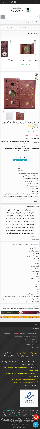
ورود (3, 2)
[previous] (35, 54)
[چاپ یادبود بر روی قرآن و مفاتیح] (30, 312)
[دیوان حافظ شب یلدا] (10, 312)
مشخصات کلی (34, 244)
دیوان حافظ (28, 131)
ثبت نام (8, 2)
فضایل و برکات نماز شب (31, 339)
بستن (35, 201)
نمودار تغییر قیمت (33, 248)
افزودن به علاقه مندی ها (20, 160)
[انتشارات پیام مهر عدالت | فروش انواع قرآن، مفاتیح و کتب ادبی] (20, 10)
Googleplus (20, 166)
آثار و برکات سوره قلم (31, 345)
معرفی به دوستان (17, 244)
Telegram (20, 163)
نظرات (26, 244)
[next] (4, 54)
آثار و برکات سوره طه (31, 342)
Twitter (20, 168)
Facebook (20, 171)
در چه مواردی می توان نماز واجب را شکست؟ (25, 336)
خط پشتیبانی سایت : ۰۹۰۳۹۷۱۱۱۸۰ (26, 382)
